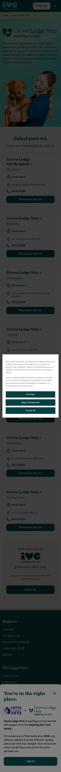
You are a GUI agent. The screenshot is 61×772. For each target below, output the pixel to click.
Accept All (30, 410)
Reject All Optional (30, 402)
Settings (30, 394)
